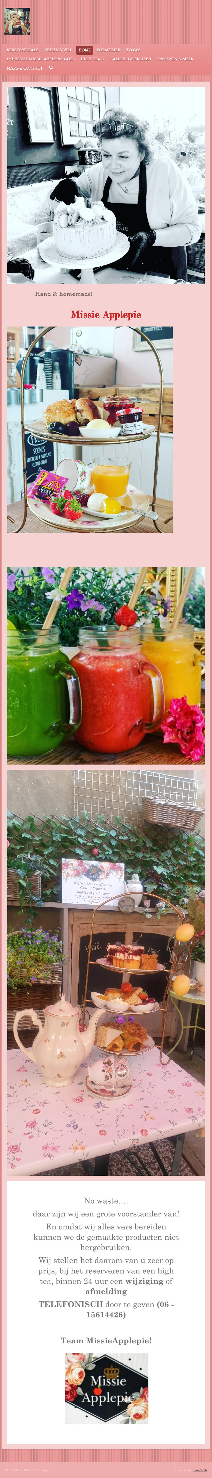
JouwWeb (200, 1470)
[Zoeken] (51, 67)
